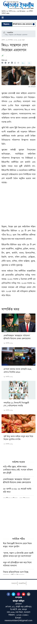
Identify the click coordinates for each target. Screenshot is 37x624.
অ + (23, 63)
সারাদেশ (14, 583)
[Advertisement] (18, 205)
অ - (30, 63)
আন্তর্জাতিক (10, 33)
